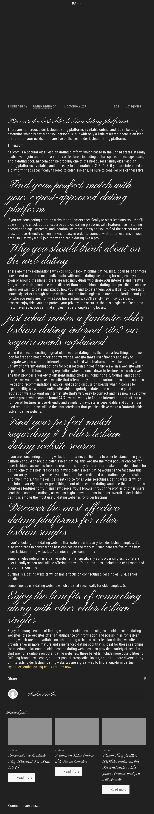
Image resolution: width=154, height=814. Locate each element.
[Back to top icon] (139, 808)
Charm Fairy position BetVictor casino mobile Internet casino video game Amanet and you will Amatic (121, 767)
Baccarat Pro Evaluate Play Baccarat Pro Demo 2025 (29, 761)
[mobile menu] (2, 9)
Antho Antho (42, 106)
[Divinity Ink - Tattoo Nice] (77, 3)
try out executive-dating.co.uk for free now (39, 667)
